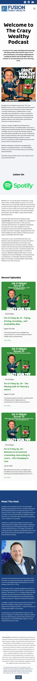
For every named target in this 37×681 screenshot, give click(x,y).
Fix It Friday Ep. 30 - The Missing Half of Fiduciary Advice (16, 387)
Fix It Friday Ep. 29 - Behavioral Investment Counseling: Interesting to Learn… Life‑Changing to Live (17, 455)
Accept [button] (18, 677)
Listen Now (7, 340)
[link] (13, 8)
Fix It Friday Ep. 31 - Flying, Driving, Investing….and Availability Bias (17, 321)
